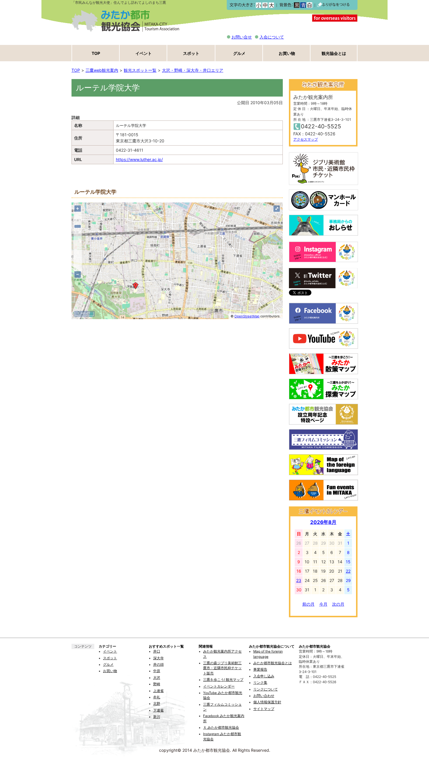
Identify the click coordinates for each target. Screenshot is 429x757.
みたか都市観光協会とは (272, 663)
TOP (96, 53)
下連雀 (158, 710)
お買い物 (287, 53)
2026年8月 (323, 522)
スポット (191, 53)
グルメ (239, 53)
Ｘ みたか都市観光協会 (221, 727)
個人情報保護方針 (267, 702)
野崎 (156, 684)
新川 (156, 717)
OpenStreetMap (246, 316)
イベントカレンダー (219, 686)
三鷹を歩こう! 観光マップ (223, 680)
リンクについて (265, 689)
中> (265, 5)
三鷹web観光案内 (102, 70)
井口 (156, 651)
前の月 (308, 604)
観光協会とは (334, 53)
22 (348, 571)
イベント (143, 53)
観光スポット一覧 (140, 70)
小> (258, 5)
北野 (156, 704)
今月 (323, 604)
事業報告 (260, 669)
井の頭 (158, 664)
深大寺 (158, 658)
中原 (156, 671)
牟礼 (156, 697)
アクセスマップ (305, 139)
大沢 (156, 678)
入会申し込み (263, 676)
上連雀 (158, 691)
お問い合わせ (263, 696)
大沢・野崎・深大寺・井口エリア (192, 70)
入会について (271, 36)
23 (298, 580)
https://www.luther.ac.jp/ (139, 159)
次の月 (338, 604)
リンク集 (260, 683)
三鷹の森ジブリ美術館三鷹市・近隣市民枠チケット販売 (222, 668)
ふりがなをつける (334, 4)
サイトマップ (263, 709)
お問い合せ (241, 36)
